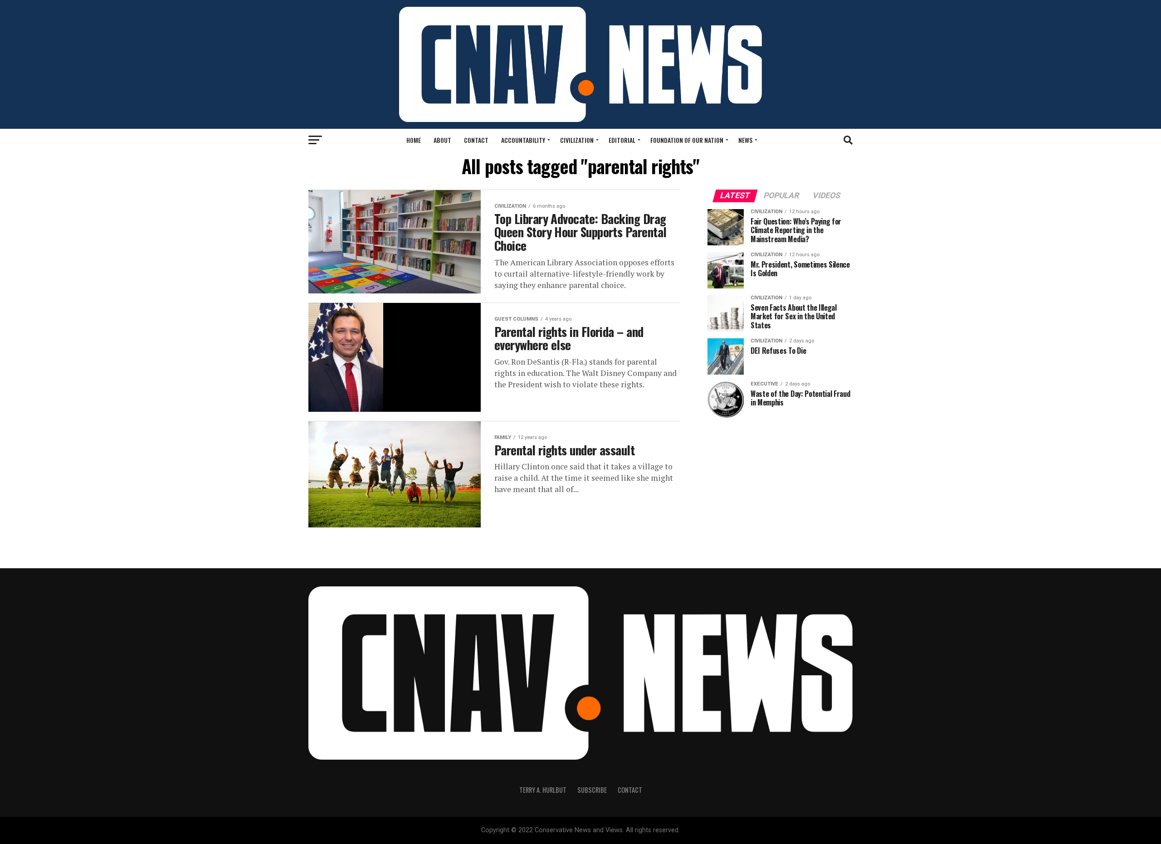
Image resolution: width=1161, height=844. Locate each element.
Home (413, 140)
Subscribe (592, 790)
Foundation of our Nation (686, 140)
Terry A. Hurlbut (542, 790)
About (442, 140)
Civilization (577, 140)
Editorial (622, 140)
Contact (476, 140)
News (745, 140)
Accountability (523, 140)
